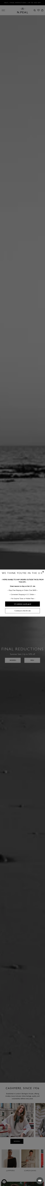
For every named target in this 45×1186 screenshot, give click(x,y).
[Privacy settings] (4, 1181)
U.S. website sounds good (22, 604)
